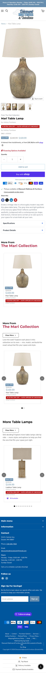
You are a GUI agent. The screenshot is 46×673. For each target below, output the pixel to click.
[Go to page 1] (22, 408)
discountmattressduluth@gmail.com (13, 551)
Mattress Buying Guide (21, 641)
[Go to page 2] (23, 408)
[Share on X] (7, 200)
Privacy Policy (34, 636)
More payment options (23, 179)
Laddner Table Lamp (13, 487)
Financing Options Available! (14, 151)
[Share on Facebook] (2, 200)
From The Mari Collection (10, 115)
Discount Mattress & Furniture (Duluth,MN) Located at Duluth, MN (22, 644)
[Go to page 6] (23, 506)
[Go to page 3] (18, 506)
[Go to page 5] (22, 506)
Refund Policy (22, 636)
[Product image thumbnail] (8, 106)
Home (3, 24)
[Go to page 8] (27, 506)
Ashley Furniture (9, 122)
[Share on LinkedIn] (11, 200)
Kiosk (28, 638)
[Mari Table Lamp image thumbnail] (3, 106)
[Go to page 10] (31, 506)
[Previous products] (4, 378)
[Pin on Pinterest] (15, 200)
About (7, 634)
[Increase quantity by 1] (20, 159)
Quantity (4, 154)
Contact (14, 634)
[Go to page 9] (29, 506)
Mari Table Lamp (11, 296)
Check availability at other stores (14, 192)
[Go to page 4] (20, 506)
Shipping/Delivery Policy (16, 638)
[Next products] (42, 378)
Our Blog (23, 647)
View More (9, 335)
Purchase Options (25, 634)
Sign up (34, 599)
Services (36, 634)
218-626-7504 (11, 544)
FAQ (34, 638)
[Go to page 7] (25, 506)
